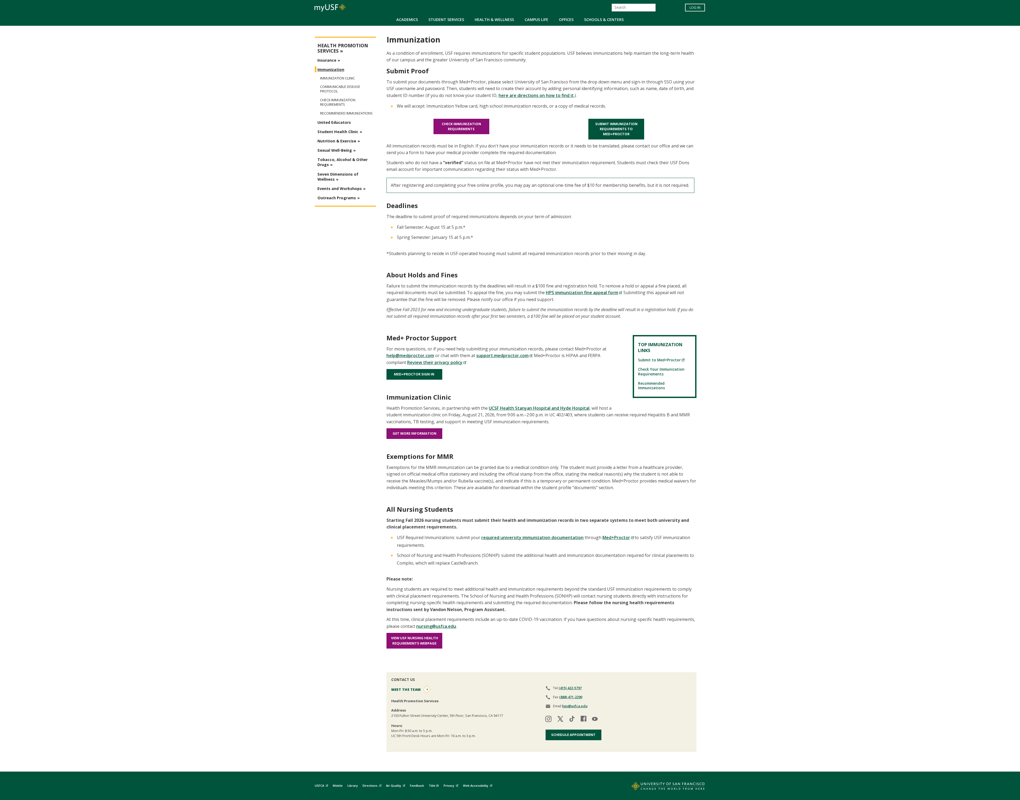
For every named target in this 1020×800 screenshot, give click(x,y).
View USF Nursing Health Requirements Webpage (414, 640)
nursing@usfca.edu (436, 626)
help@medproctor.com (410, 355)
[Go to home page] (662, 787)
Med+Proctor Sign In (414, 374)
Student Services (446, 19)
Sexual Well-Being (334, 150)
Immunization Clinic (337, 78)
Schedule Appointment (573, 734)
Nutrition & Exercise (336, 140)
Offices (566, 19)
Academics (407, 19)
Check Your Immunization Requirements (661, 371)
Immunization (330, 69)
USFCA (319, 786)
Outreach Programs (336, 197)
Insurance (326, 60)
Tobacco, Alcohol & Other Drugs (342, 162)
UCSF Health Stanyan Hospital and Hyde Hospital (539, 408)
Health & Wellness (494, 19)
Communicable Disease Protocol (340, 89)
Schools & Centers (604, 19)
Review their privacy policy (434, 362)
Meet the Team (406, 689)
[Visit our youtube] (595, 720)
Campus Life (536, 19)
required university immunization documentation (532, 537)
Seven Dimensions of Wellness (337, 177)
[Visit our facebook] (583, 720)
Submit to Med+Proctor (659, 359)
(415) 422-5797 (570, 687)
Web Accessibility (475, 786)
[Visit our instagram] (548, 720)
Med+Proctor (616, 537)
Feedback (417, 786)
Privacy (449, 786)
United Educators (334, 122)
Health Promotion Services (342, 48)
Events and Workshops (339, 188)
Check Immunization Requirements (461, 126)
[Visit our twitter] (560, 720)
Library (352, 786)
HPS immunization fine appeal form (582, 292)
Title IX (434, 786)
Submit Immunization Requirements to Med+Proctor (616, 128)
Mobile (338, 786)
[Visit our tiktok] (572, 720)
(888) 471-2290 (570, 697)
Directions (370, 786)
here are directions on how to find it (536, 95)
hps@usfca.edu (575, 706)
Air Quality (393, 786)
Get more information (414, 433)
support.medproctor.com (502, 355)
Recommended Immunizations (651, 385)
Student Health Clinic (337, 131)
